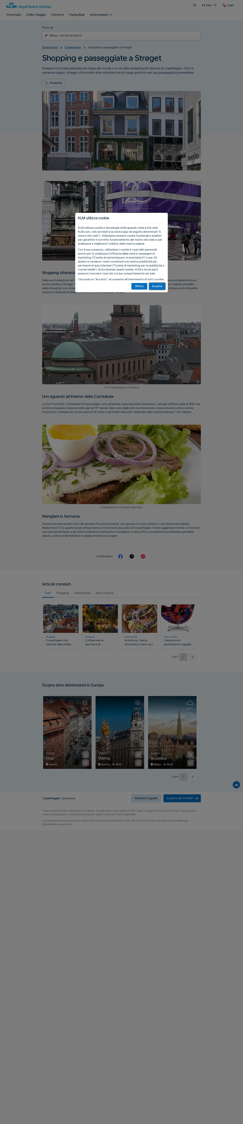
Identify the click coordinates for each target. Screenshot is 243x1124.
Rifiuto (139, 286)
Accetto (157, 286)
